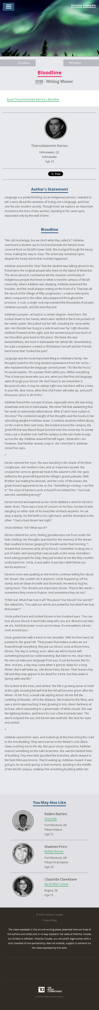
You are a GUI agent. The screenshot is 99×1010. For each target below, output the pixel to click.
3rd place (23, 63)
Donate (76, 5)
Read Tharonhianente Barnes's (33, 99)
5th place (75, 63)
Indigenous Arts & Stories (49, 31)
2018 (39, 81)
